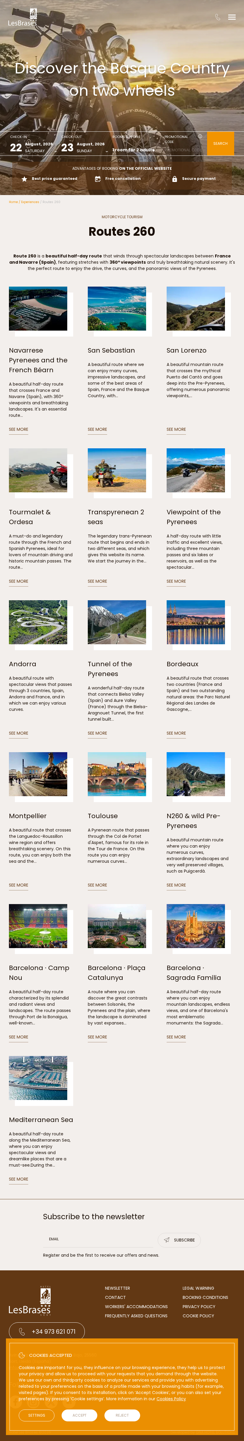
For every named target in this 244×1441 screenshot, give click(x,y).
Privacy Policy (199, 1307)
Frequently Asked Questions (136, 1316)
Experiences (30, 202)
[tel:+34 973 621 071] (218, 17)
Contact (115, 1297)
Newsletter (117, 1288)
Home (13, 202)
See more (18, 429)
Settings (36, 1415)
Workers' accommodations (136, 1307)
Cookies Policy (171, 1399)
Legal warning (198, 1288)
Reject (122, 1415)
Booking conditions (205, 1297)
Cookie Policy (198, 1316)
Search (220, 143)
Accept (80, 1415)
